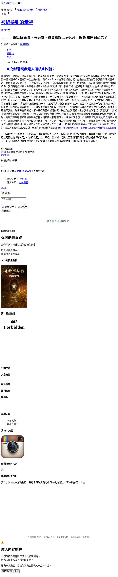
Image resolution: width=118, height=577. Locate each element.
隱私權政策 (75, 537)
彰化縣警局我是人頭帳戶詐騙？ (31, 69)
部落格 (10, 53)
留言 (26, 171)
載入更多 (6, 193)
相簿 (9, 50)
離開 (16, 571)
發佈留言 (6, 211)
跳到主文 (5, 30)
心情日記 (23, 179)
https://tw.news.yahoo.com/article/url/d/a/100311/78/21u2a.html (87, 128)
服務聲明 (86, 537)
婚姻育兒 (24, 44)
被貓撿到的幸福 (17, 22)
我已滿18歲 (7, 571)
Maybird (5, 155)
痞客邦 (20, 171)
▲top (3, 187)
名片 (9, 57)
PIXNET (37, 537)
